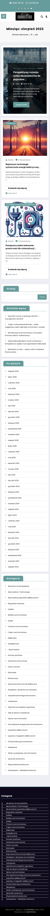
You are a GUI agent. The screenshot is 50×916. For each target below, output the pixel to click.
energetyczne (10, 123)
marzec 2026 (13, 400)
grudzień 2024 (14, 486)
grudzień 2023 (13, 544)
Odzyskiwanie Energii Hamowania (22, 695)
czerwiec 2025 (13, 452)
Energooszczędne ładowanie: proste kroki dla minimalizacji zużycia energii (20, 247)
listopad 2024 (13, 492)
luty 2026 (11, 406)
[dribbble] (25, 8)
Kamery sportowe (15, 655)
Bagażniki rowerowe (16, 603)
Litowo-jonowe (14, 667)
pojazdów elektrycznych (18, 730)
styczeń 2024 (13, 538)
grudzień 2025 (14, 417)
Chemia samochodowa (18, 626)
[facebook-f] (18, 8)
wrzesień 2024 (13, 503)
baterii (10, 621)
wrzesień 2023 (13, 561)
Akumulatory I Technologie (19, 592)
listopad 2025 (13, 423)
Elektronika (12, 638)
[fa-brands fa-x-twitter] (22, 8)
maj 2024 (12, 526)
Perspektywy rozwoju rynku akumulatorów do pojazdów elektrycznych (26, 76)
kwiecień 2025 (13, 463)
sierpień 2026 (13, 371)
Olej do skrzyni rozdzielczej (18, 713)
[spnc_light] (46, 17)
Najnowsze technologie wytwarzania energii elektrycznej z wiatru (23, 166)
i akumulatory (13, 649)
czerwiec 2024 (13, 521)
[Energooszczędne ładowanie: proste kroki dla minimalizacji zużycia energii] (25, 219)
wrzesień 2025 (13, 434)
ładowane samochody (17, 661)
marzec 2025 (13, 469)
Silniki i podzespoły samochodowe (22, 753)
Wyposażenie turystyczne (18, 764)
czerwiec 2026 (13, 383)
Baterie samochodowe (17, 615)
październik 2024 (14, 498)
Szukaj (11, 288)
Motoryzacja (13, 678)
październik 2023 (14, 555)
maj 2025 (12, 457)
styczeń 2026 (13, 411)
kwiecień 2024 (13, 532)
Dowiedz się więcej (21, 104)
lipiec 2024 (12, 515)
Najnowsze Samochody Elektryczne (22, 684)
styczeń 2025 (13, 480)
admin (17, 84)
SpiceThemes (31, 912)
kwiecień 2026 (13, 394)
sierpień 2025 (13, 440)
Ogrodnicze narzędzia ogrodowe (21, 707)
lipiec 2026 (12, 377)
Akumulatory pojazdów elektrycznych (24, 68)
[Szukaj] (42, 17)
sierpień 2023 (13, 567)
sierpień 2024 (13, 509)
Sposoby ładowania (16, 759)
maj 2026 (12, 388)
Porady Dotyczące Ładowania (20, 741)
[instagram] (28, 8)
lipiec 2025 (12, 446)
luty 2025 (11, 475)
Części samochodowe (17, 632)
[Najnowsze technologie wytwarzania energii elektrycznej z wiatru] (25, 138)
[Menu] (3, 16)
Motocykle (12, 672)
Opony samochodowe (17, 718)
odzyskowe (12, 701)
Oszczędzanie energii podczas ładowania (20, 204)
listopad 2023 (13, 549)
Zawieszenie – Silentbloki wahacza (22, 770)
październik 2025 (14, 429)
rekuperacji (12, 747)
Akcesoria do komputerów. (19, 586)
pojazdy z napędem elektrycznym (21, 736)
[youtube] (31, 8)
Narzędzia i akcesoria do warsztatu (22, 690)
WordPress (31, 910)
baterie (11, 609)
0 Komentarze (24, 160)
